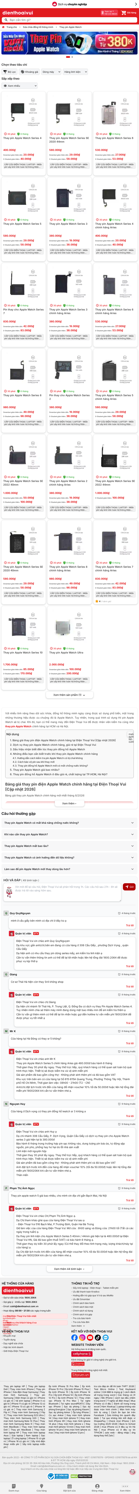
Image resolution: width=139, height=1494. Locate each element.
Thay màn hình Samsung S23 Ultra (25, 1415)
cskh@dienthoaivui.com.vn (24, 1306)
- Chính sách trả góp (81, 1314)
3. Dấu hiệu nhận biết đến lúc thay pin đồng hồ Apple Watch (47, 749)
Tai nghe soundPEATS (72, 1403)
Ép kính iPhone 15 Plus (77, 1389)
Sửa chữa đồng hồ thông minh (38, 27)
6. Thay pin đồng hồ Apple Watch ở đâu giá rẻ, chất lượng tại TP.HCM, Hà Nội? (59, 774)
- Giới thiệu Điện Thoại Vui (15, 1351)
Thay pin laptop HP (14, 1386)
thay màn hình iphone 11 (65, 1418)
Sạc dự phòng (71, 1406)
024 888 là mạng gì (112, 1392)
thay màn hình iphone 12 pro (69, 1432)
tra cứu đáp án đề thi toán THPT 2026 (114, 1386)
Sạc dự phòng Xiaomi (78, 1409)
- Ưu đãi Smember (80, 1299)
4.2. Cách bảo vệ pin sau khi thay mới (33, 761)
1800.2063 (31, 1302)
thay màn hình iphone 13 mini (69, 1425)
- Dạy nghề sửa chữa (12, 1343)
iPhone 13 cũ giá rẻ (22, 1406)
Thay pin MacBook (21, 1429)
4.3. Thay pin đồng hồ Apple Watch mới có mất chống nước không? (50, 765)
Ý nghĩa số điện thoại (118, 1400)
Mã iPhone (107, 1397)
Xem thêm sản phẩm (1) (67, 694)
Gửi (132, 886)
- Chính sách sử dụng (82, 1310)
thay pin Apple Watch (18, 726)
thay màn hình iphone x (70, 1424)
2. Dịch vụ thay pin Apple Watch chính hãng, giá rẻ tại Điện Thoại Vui (53, 744)
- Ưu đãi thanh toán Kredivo (85, 1291)
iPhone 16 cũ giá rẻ (18, 1441)
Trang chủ (12, 27)
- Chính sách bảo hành (82, 1303)
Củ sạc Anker (56, 1415)
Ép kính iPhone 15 (58, 1392)
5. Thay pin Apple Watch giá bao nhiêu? (35, 769)
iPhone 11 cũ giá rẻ (20, 1403)
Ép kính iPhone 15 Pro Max (64, 1386)
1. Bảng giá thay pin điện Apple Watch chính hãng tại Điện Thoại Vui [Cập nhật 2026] (63, 740)
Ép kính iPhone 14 (63, 1395)
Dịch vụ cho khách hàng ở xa (22, 1322)
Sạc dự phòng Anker (59, 1412)
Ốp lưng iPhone (81, 1412)
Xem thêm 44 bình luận (68, 1268)
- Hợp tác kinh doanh (12, 1347)
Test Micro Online (104, 1389)
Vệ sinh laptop (22, 1400)
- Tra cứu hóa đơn (80, 1322)
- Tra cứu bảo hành (81, 1318)
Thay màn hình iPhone (22, 1389)
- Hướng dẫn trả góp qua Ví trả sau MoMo (92, 1295)
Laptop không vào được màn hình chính (114, 1408)
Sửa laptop (17, 1435)
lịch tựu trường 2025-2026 (114, 1422)
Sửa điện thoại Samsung (25, 1392)
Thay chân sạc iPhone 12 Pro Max (69, 1399)
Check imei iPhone (119, 1421)
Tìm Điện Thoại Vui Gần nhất (21, 1316)
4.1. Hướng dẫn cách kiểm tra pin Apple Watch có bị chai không (48, 758)
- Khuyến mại (9, 1335)
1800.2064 (30, 1297)
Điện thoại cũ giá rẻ (25, 1397)
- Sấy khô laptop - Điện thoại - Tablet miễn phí (94, 1287)
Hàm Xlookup (108, 1406)
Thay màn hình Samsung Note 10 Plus (24, 1419)
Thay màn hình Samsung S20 (20, 1418)
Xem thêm (76, 1325)
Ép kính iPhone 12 (67, 1397)
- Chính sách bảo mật (82, 1306)
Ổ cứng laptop (19, 1438)
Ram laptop (32, 1435)
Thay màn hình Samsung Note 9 (24, 1422)
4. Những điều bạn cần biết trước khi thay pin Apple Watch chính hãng (54, 753)
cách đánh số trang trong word (114, 1393)
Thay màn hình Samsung (24, 1393)
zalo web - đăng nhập (117, 1432)
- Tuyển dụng (8, 1339)
